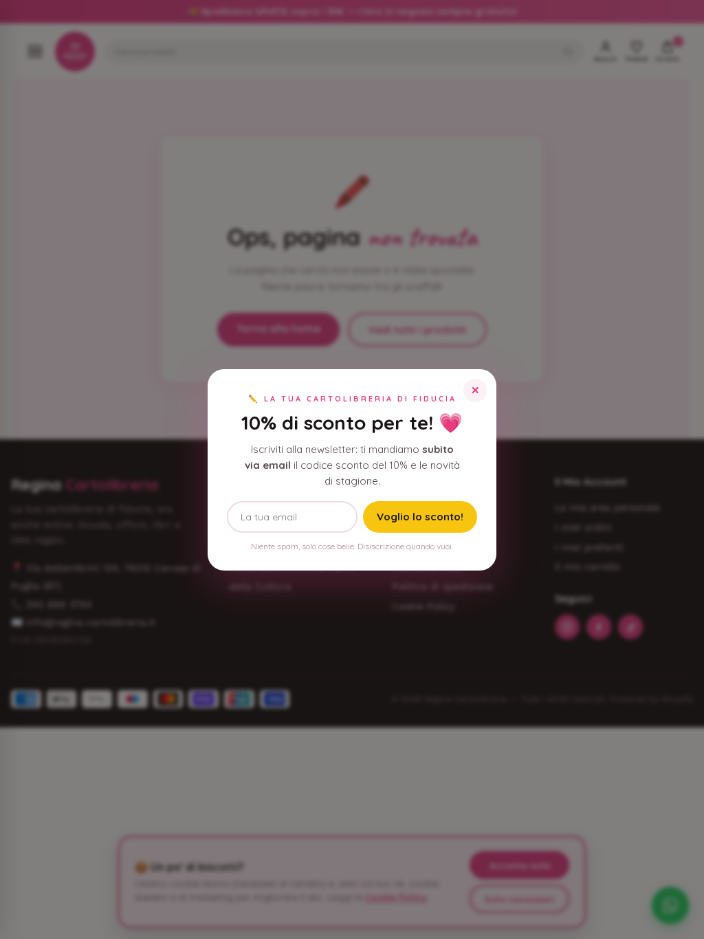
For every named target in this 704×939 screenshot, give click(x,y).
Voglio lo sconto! (420, 516)
